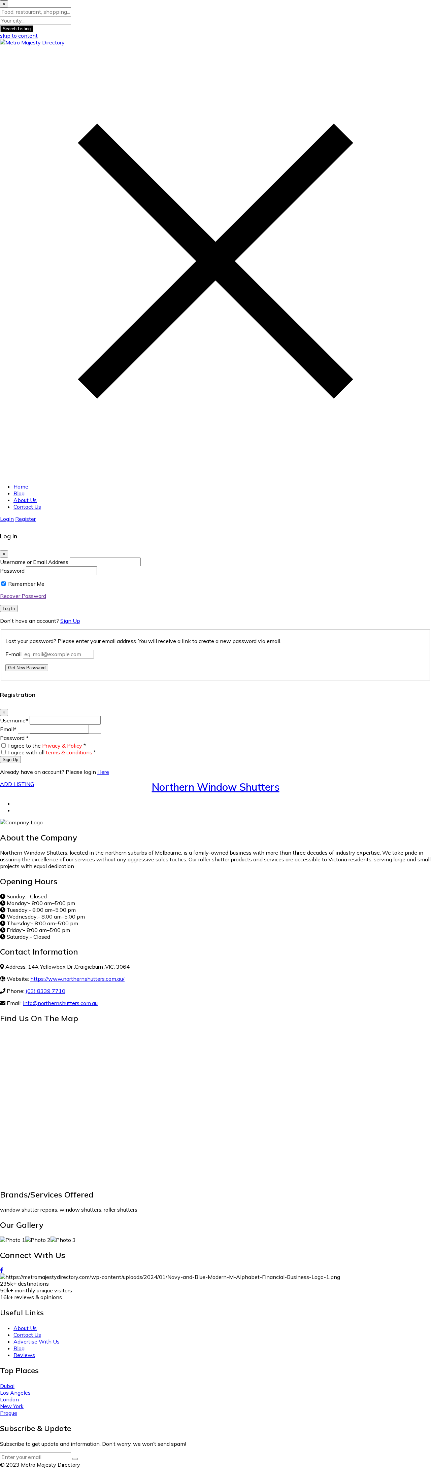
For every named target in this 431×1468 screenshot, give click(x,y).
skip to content (19, 35)
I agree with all (52, 752)
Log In (9, 608)
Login (7, 518)
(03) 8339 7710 (45, 991)
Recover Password (23, 596)
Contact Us (27, 506)
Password (12, 570)
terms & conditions (69, 752)
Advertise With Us (36, 1341)
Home (20, 486)
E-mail (13, 654)
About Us (25, 500)
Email (8, 729)
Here (103, 771)
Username (14, 720)
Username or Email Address (34, 562)
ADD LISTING (17, 784)
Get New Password (26, 667)
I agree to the (47, 745)
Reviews (24, 1355)
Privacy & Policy (62, 745)
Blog (19, 493)
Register (25, 518)
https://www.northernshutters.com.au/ (77, 978)
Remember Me (26, 583)
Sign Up (70, 620)
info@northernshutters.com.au (60, 1003)
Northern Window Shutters (215, 787)
